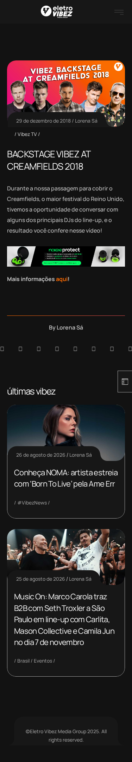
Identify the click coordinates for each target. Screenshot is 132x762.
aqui (62, 279)
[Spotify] (20, 349)
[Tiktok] (94, 349)
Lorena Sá (86, 120)
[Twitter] (112, 349)
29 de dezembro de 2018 (43, 120)
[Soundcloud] (2, 349)
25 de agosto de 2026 (40, 578)
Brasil (23, 660)
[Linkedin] (57, 349)
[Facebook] (39, 349)
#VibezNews (32, 502)
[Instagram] (75, 349)
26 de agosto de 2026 (40, 454)
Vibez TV (27, 134)
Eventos (43, 660)
